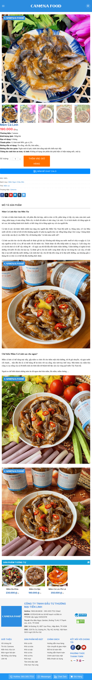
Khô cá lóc (28, 652)
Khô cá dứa (28, 646)
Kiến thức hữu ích (8, 649)
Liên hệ (4, 659)
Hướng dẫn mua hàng (55, 643)
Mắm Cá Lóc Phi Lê (57, 589)
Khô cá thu (28, 656)
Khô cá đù (28, 643)
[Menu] (3, 6)
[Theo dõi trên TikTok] (78, 647)
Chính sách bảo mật (55, 656)
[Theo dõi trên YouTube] (83, 647)
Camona (13, 189)
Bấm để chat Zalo (46, 171)
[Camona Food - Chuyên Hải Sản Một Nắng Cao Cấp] (46, 6)
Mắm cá (6, 186)
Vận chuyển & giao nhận (56, 646)
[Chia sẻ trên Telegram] (24, 195)
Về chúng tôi (6, 643)
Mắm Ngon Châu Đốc (16, 182)
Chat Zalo (62, 676)
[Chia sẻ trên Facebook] (2, 195)
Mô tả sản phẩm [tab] (12, 205)
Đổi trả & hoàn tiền (54, 649)
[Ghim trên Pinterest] (11, 195)
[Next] (85, 58)
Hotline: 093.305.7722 (23, 676)
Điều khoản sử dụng (55, 659)
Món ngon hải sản (8, 652)
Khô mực (27, 659)
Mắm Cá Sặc (34, 589)
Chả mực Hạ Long (31, 665)
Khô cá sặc (28, 649)
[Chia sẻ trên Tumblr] (19, 195)
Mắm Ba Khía (12, 589)
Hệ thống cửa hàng (8, 656)
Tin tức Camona (7, 646)
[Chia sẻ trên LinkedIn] (15, 195)
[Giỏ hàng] (88, 6)
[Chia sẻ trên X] (7, 195)
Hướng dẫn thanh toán (56, 652)
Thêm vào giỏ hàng (37, 161)
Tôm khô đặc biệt (31, 662)
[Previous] (6, 58)
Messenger (46, 676)
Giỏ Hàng (78, 676)
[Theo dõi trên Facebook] (72, 647)
